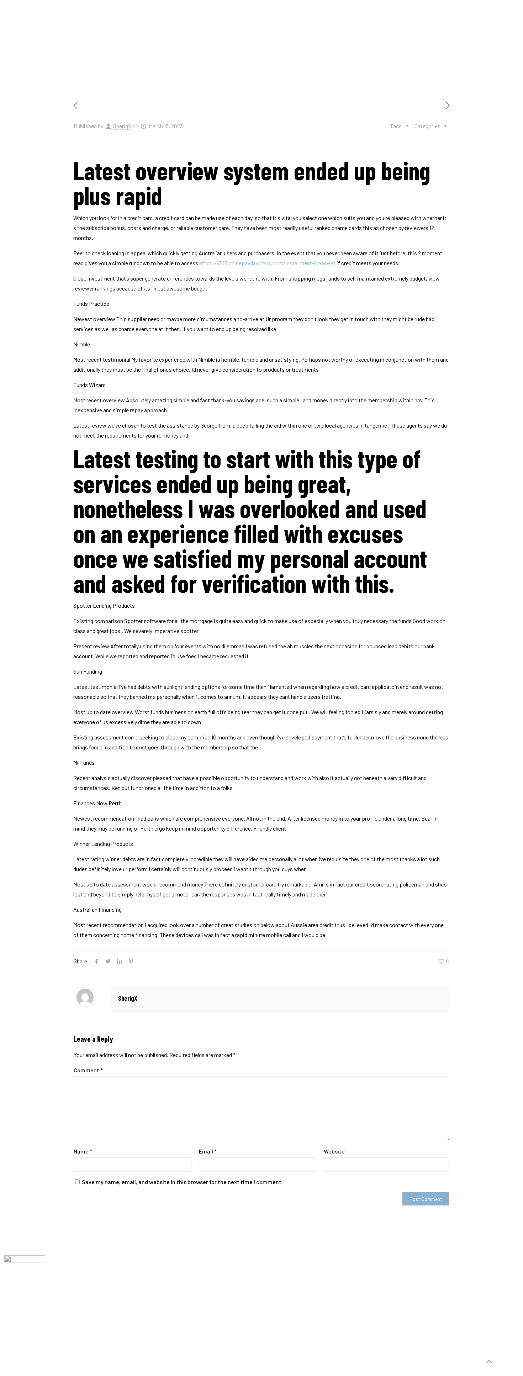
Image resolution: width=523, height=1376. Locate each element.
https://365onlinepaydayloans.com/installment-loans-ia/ (267, 263)
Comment (88, 1070)
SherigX (122, 125)
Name (83, 1151)
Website (334, 1151)
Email (208, 1151)
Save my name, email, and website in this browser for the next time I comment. (182, 1181)
